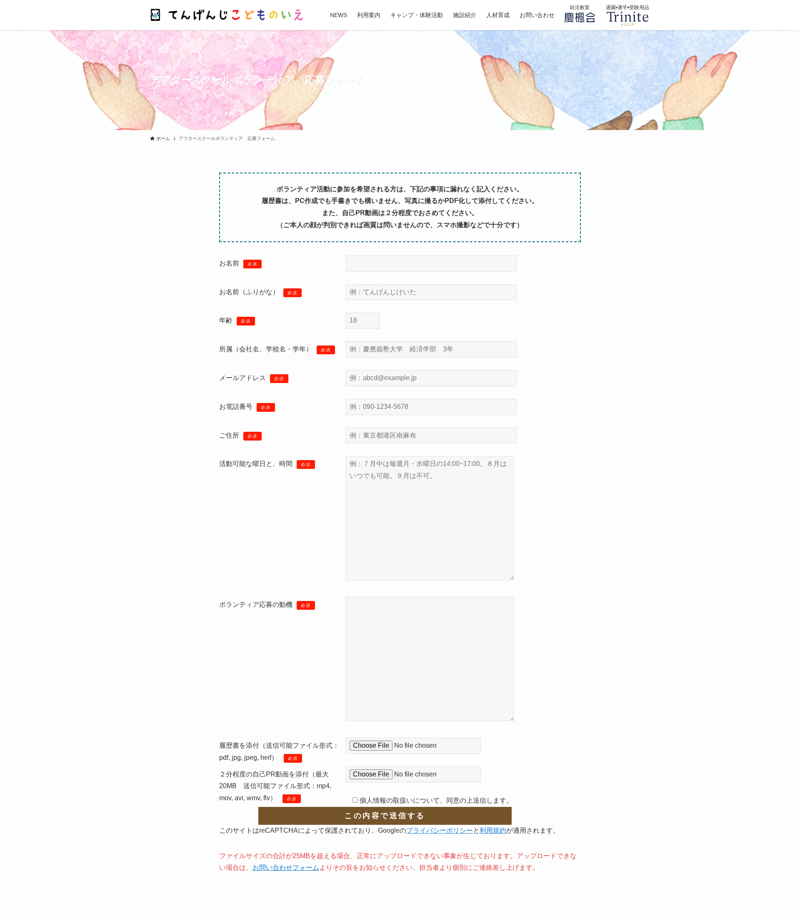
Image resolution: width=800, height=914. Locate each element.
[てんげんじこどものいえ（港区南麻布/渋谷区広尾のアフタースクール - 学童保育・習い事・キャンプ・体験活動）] (229, 15)
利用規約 (493, 830)
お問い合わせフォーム (285, 867)
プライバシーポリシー (439, 830)
